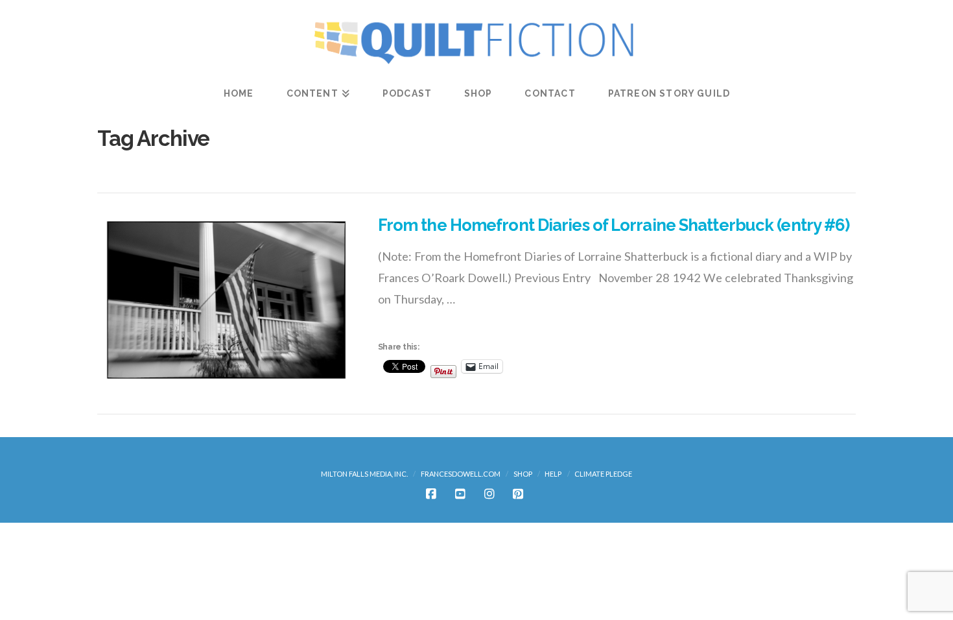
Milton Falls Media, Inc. (364, 474)
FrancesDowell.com (460, 474)
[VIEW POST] (226, 300)
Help (553, 474)
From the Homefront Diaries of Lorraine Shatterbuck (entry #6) (614, 225)
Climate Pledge (603, 474)
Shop (522, 474)
